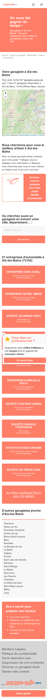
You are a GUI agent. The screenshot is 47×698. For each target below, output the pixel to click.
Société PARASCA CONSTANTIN (23, 425)
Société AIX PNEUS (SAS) (23, 469)
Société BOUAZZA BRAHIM (23, 447)
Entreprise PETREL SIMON (23, 294)
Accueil (5, 55)
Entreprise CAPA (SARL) (23, 272)
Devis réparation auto (16, 658)
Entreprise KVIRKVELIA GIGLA (23, 381)
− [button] (5, 97)
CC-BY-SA (41, 135)
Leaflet (8, 135)
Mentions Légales (14, 649)
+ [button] (5, 93)
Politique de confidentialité (19, 653)
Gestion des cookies (15, 671)
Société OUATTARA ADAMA (23, 404)
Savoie (41, 55)
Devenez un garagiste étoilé (21, 667)
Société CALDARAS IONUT (23, 316)
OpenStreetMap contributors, (28, 135)
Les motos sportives (20, 616)
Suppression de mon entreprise (23, 662)
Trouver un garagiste (17, 55)
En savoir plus (25, 360)
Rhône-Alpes (32, 55)
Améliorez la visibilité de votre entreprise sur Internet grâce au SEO (25, 623)
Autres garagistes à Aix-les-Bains (23, 494)
